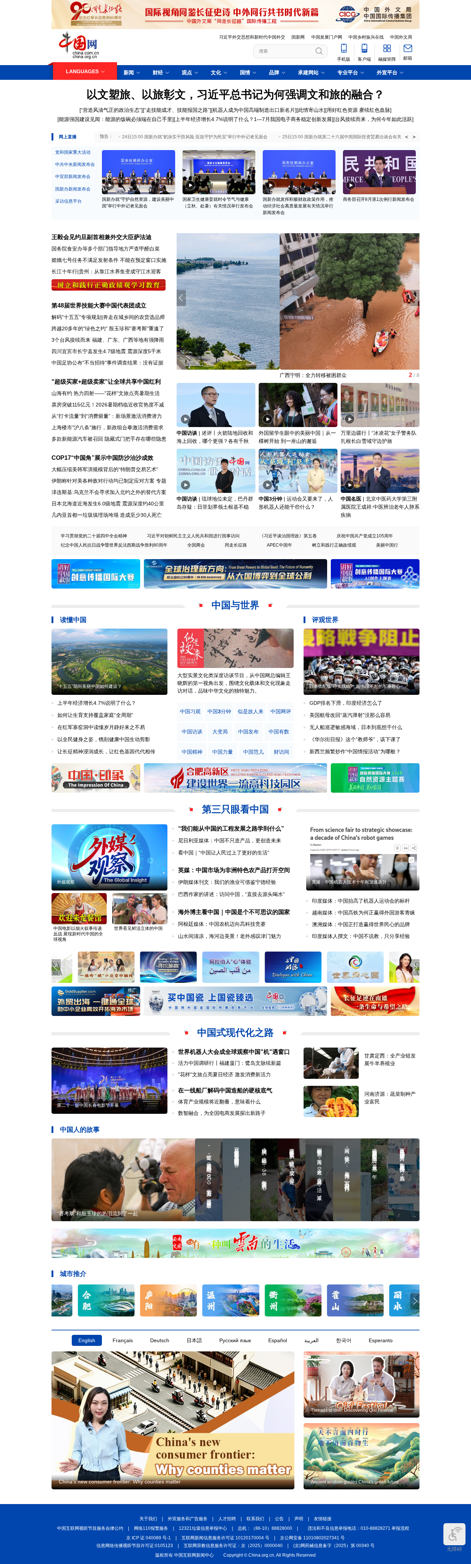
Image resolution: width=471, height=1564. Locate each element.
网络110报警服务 (151, 1528)
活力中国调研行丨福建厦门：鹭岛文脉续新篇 (229, 1063)
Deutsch (159, 1340)
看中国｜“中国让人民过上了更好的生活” (223, 853)
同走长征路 (236, 545)
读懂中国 (73, 619)
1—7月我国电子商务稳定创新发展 (293, 119)
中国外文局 (401, 37)
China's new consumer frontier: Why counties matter (120, 1482)
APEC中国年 (279, 545)
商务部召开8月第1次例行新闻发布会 (378, 199)
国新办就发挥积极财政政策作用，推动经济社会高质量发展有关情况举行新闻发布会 (298, 206)
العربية (311, 1340)
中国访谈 (187, 433)
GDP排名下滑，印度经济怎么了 (345, 703)
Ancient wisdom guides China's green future (355, 1482)
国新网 (298, 37)
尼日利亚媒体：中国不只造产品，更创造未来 (229, 840)
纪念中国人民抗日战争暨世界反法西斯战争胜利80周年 (114, 545)
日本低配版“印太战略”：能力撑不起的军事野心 (354, 686)
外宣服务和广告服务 (188, 1518)
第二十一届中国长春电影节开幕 (88, 1105)
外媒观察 (66, 882)
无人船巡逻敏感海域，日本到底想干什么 (355, 727)
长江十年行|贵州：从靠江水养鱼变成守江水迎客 (106, 271)
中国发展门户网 (326, 37)
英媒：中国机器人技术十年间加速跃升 (349, 882)
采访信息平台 (68, 201)
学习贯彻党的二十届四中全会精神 (94, 535)
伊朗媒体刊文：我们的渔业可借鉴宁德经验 (227, 882)
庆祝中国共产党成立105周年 (365, 535)
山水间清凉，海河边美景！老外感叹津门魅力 (229, 936)
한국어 (343, 1340)
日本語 (194, 1340)
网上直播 (68, 136)
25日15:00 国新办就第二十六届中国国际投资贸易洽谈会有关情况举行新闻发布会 (361, 136)
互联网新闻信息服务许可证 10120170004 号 (225, 1537)
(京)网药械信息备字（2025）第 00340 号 (334, 1545)
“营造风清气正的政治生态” (111, 110)
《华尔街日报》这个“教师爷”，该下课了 (355, 739)
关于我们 (148, 1518)
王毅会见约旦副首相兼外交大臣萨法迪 (102, 237)
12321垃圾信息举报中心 (203, 1528)
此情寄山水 (311, 110)
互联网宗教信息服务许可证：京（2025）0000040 (233, 1545)
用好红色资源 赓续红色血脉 (358, 110)
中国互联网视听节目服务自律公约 (90, 1528)
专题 (161, 481)
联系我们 (255, 1518)
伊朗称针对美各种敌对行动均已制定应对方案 (103, 481)
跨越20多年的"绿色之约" (79, 328)
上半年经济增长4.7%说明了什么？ (214, 119)
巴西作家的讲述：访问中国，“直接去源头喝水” (231, 894)
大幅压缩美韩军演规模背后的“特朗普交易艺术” (105, 469)
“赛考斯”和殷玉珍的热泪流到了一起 (97, 1213)
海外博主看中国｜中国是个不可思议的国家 (234, 912)
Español (277, 1340)
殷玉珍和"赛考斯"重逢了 (136, 328)
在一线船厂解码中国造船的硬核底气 (225, 1090)
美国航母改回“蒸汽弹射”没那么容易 (349, 715)
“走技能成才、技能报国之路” (177, 110)
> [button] (413, 137)
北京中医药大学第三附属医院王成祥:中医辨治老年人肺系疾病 (380, 507)
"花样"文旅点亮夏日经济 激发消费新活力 (224, 1074)
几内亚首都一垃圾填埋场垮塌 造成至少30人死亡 (107, 515)
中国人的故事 (80, 1129)
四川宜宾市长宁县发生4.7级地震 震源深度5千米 (106, 351)
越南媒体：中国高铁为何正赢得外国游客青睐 (363, 913)
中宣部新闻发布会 (73, 176)
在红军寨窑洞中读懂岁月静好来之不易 (101, 727)
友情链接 (323, 1518)
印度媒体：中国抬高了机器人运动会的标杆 (361, 901)
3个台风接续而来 (71, 340)
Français (123, 1340)
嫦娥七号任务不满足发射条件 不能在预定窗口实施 (109, 260)
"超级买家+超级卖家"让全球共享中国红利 (106, 381)
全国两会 (196, 545)
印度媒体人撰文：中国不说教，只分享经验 (361, 936)
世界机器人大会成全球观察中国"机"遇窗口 (234, 1052)
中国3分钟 (270, 499)
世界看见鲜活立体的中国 (138, 928)
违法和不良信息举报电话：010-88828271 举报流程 (358, 1528)
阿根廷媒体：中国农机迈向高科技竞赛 (222, 924)
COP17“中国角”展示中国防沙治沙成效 (102, 458)
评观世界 (325, 619)
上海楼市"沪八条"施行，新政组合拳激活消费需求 (107, 427)
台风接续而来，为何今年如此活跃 (373, 119)
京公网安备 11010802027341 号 (312, 1537)
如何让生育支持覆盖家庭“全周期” (95, 715)
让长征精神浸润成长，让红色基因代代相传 (106, 751)
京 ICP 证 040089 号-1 (148, 1537)
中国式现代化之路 (235, 1032)
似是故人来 (250, 711)
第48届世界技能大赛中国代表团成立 (99, 305)
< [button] (406, 137)
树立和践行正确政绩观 (334, 545)
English (86, 1340)
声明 (298, 1518)
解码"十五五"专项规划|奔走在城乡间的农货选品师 (108, 317)
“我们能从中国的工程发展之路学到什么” (231, 828)
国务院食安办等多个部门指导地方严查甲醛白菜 (106, 249)
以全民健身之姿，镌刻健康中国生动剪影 (103, 739)
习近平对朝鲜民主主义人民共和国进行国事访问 (193, 535)
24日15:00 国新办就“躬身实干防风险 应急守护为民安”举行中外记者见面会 (195, 136)
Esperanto (381, 1340)
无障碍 (454, 1549)
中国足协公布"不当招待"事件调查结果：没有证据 (107, 363)
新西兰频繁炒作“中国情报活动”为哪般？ (355, 751)
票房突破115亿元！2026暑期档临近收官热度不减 (108, 405)
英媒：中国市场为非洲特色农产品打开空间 (234, 870)
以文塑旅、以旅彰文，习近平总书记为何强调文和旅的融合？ (235, 94)
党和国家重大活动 (73, 152)
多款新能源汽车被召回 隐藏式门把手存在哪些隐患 (109, 439)
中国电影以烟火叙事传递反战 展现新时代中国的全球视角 (78, 934)
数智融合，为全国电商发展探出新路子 (222, 1113)
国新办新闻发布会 (73, 189)
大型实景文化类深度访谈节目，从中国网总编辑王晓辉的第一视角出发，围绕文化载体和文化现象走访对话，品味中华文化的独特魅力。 (234, 683)
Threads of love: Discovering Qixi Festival (352, 1410)
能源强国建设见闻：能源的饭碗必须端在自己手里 (115, 119)
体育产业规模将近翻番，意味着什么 (219, 1102)
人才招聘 (227, 1518)
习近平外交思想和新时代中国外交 (252, 37)
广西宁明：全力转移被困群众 (210, 375)
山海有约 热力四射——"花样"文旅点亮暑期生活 (106, 393)
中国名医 (351, 499)
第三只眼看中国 (235, 809)
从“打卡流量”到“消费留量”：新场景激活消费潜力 (107, 416)
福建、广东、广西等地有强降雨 (128, 340)
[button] (414, 298)
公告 (279, 1518)
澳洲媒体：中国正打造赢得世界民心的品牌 (361, 924)
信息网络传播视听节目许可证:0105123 (134, 1545)
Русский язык (235, 1340)
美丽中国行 (387, 545)
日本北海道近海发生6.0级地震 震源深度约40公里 (108, 503)
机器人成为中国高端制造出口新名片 (254, 110)
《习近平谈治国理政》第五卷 (288, 535)
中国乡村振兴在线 (366, 37)
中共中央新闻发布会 (75, 164)
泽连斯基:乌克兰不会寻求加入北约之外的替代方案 (109, 492)
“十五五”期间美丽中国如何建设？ (89, 686)
